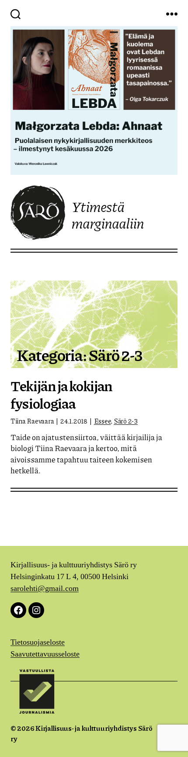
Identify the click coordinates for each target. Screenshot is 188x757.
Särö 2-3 (126, 421)
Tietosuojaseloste (37, 642)
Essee (102, 421)
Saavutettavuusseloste (45, 654)
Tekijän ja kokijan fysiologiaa (61, 394)
